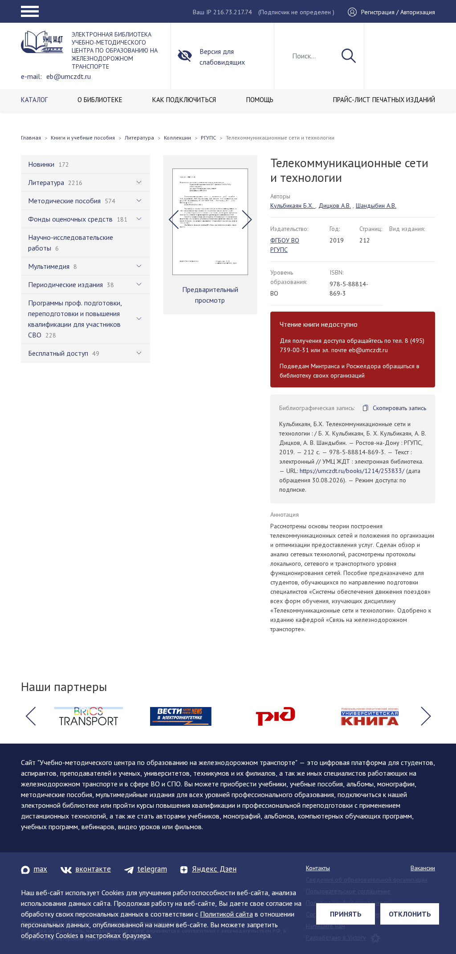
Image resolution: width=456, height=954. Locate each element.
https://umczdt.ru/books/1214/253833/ (352, 471)
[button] (173, 219)
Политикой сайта (226, 913)
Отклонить (410, 913)
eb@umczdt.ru (68, 76)
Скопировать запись (399, 408)
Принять (346, 913)
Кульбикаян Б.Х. (292, 205)
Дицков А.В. (334, 205)
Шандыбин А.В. (376, 205)
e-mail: (31, 76)
